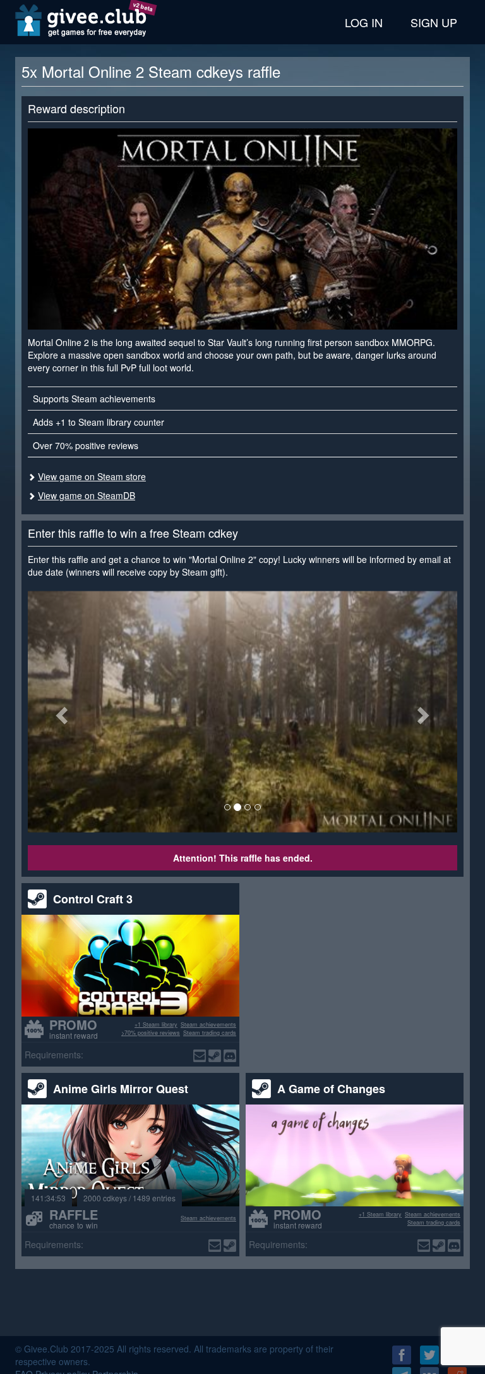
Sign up (433, 22)
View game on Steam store (92, 476)
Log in (364, 22)
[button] (60, 711)
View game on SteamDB (86, 495)
